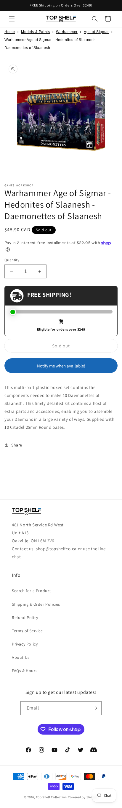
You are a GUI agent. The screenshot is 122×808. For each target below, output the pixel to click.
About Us (21, 657)
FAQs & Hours (24, 670)
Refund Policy (25, 617)
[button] (11, 18)
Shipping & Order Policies (36, 604)
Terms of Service (27, 630)
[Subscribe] (94, 708)
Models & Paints (35, 32)
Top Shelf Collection (51, 797)
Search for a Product (31, 590)
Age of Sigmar (96, 32)
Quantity (11, 259)
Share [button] (16, 445)
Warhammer (66, 32)
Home (9, 32)
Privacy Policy (25, 644)
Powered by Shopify (83, 797)
